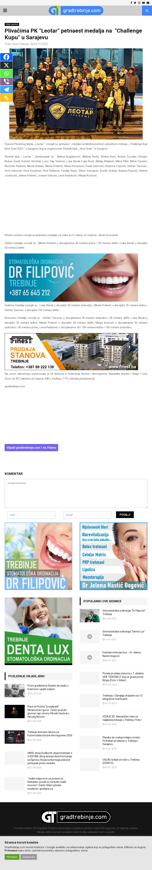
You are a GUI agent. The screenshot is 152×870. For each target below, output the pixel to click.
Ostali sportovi (12, 24)
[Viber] (6, 81)
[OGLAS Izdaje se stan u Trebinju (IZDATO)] (90, 764)
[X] (6, 65)
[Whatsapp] (6, 73)
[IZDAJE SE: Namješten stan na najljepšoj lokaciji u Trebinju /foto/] (90, 721)
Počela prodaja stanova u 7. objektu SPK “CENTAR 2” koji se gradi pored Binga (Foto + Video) (123, 677)
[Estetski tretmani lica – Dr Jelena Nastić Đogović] (90, 657)
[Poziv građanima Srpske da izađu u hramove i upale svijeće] (15, 690)
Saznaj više (29, 857)
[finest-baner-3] (71, 369)
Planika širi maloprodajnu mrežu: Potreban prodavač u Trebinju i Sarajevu (122, 741)
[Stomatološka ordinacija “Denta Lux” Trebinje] (90, 636)
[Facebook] (6, 57)
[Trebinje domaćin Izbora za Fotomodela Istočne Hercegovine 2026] (15, 737)
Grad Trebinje (20, 44)
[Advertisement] (76, 207)
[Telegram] (6, 90)
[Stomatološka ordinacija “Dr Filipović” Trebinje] (90, 615)
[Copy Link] (6, 98)
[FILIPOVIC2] (71, 300)
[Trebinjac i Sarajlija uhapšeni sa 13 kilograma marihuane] (90, 700)
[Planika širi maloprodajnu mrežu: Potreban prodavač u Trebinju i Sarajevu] (90, 742)
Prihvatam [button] (12, 857)
